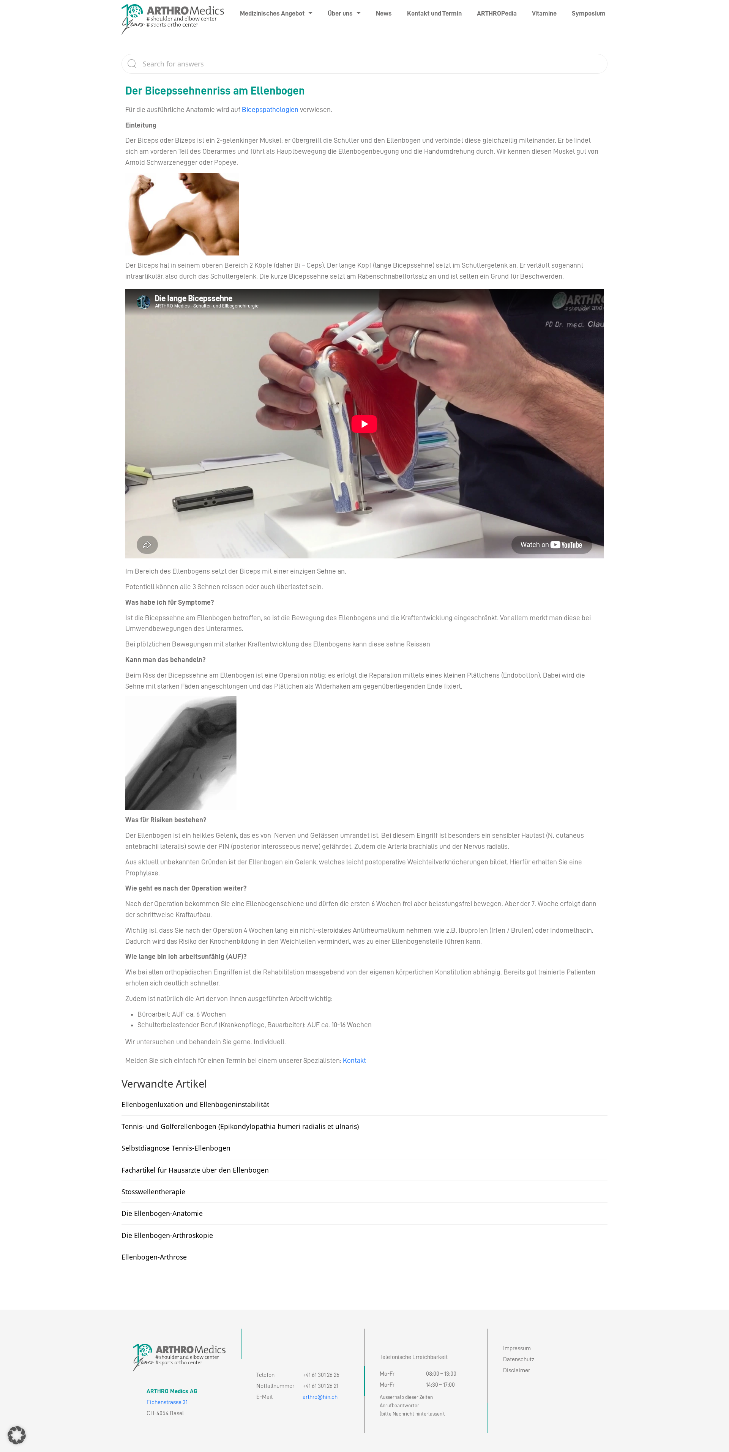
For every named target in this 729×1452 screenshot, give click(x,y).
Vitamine (544, 13)
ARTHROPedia (497, 13)
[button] (16, 1435)
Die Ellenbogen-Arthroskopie (167, 1235)
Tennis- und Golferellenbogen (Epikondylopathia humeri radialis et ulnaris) (240, 1126)
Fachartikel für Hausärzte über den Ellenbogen (195, 1170)
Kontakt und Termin (434, 13)
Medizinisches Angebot (272, 13)
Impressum (517, 1348)
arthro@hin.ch (320, 1397)
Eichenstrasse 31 (167, 1402)
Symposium (589, 13)
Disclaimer (516, 1370)
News (384, 13)
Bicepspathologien (270, 109)
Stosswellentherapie (153, 1191)
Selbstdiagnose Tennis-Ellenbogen (176, 1147)
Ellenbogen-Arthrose (154, 1256)
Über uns (340, 13)
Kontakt (354, 1060)
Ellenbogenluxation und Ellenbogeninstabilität (195, 1104)
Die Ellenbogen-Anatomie (162, 1213)
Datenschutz (518, 1359)
